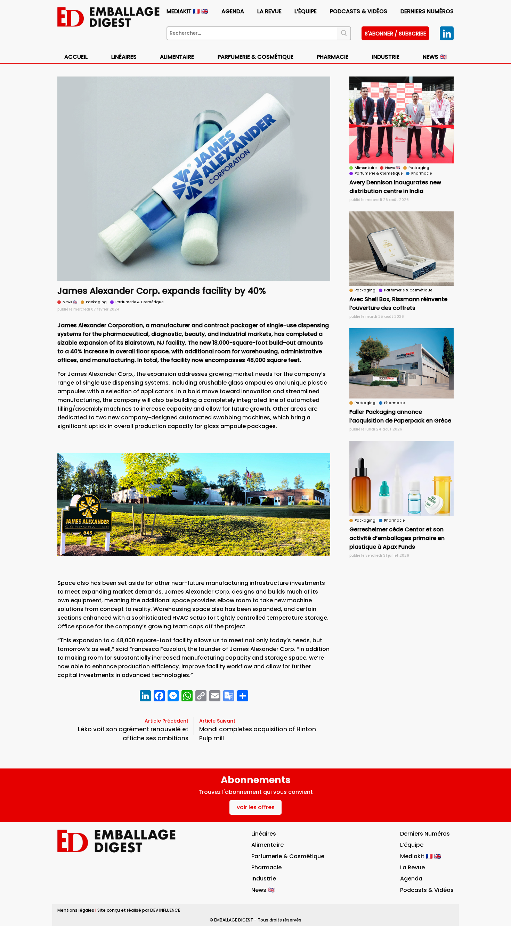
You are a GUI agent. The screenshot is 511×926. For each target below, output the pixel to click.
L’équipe (305, 11)
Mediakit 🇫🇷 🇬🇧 (187, 11)
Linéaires (124, 57)
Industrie (263, 879)
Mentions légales (75, 910)
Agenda (232, 11)
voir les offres (256, 807)
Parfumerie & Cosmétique (255, 57)
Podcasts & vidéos (358, 11)
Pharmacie (332, 57)
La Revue (269, 11)
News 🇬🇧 (435, 57)
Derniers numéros (427, 11)
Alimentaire (177, 57)
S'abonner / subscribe (395, 33)
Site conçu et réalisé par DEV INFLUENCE (138, 910)
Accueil (76, 57)
